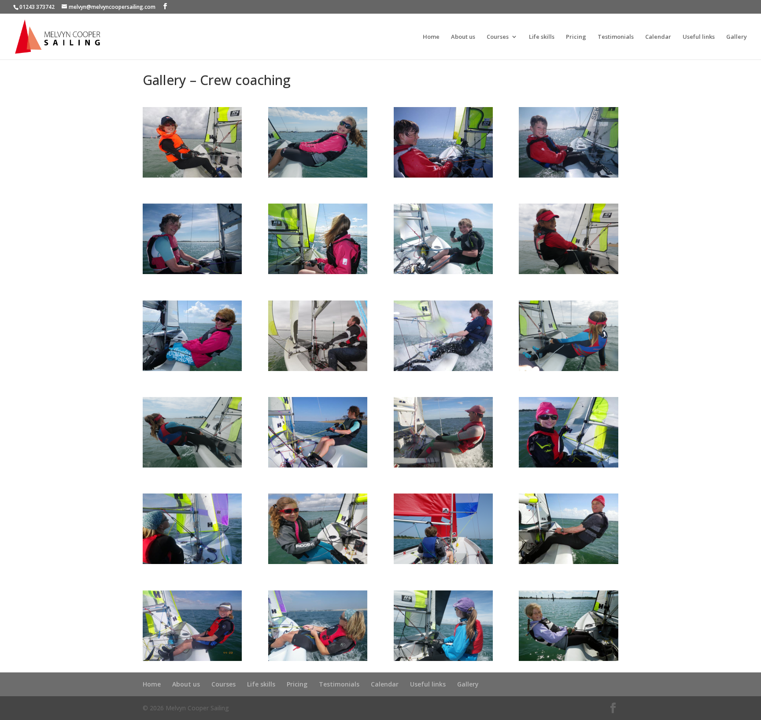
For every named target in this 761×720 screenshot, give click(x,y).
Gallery (736, 37)
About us (463, 37)
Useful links (699, 37)
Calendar (658, 37)
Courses (498, 37)
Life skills (541, 37)
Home (431, 37)
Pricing (576, 37)
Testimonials (616, 37)
